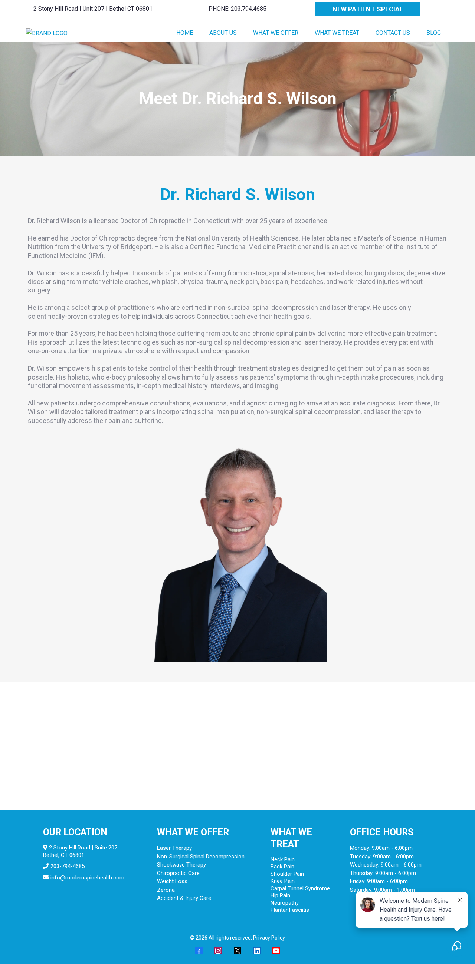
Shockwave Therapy (181, 864)
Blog (433, 32)
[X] (237, 950)
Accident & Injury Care (184, 898)
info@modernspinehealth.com (87, 877)
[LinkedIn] (256, 950)
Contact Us (393, 32)
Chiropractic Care (178, 873)
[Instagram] (218, 950)
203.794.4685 (248, 8)
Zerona (166, 890)
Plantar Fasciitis (290, 910)
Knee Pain (283, 881)
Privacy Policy (269, 938)
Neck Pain (283, 859)
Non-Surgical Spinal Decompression (201, 856)
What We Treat (337, 32)
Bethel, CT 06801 (63, 855)
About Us (223, 32)
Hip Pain (280, 895)
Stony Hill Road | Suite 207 (84, 847)
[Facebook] (199, 950)
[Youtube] (276, 950)
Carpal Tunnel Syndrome (300, 888)
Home (184, 32)
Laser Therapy (174, 848)
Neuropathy (285, 903)
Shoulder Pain (287, 874)
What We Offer (275, 32)
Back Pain (282, 866)
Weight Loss (172, 881)
